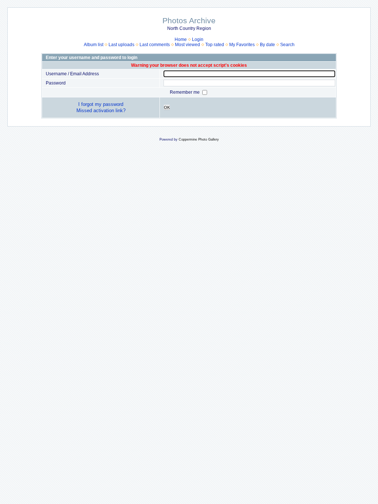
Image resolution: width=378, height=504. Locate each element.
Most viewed (187, 44)
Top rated (214, 44)
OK (167, 107)
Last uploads (121, 44)
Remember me (185, 92)
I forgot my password (100, 104)
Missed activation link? (101, 110)
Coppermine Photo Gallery (199, 139)
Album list (93, 44)
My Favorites (242, 44)
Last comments (155, 44)
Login (197, 39)
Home (181, 39)
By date (267, 44)
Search (287, 44)
